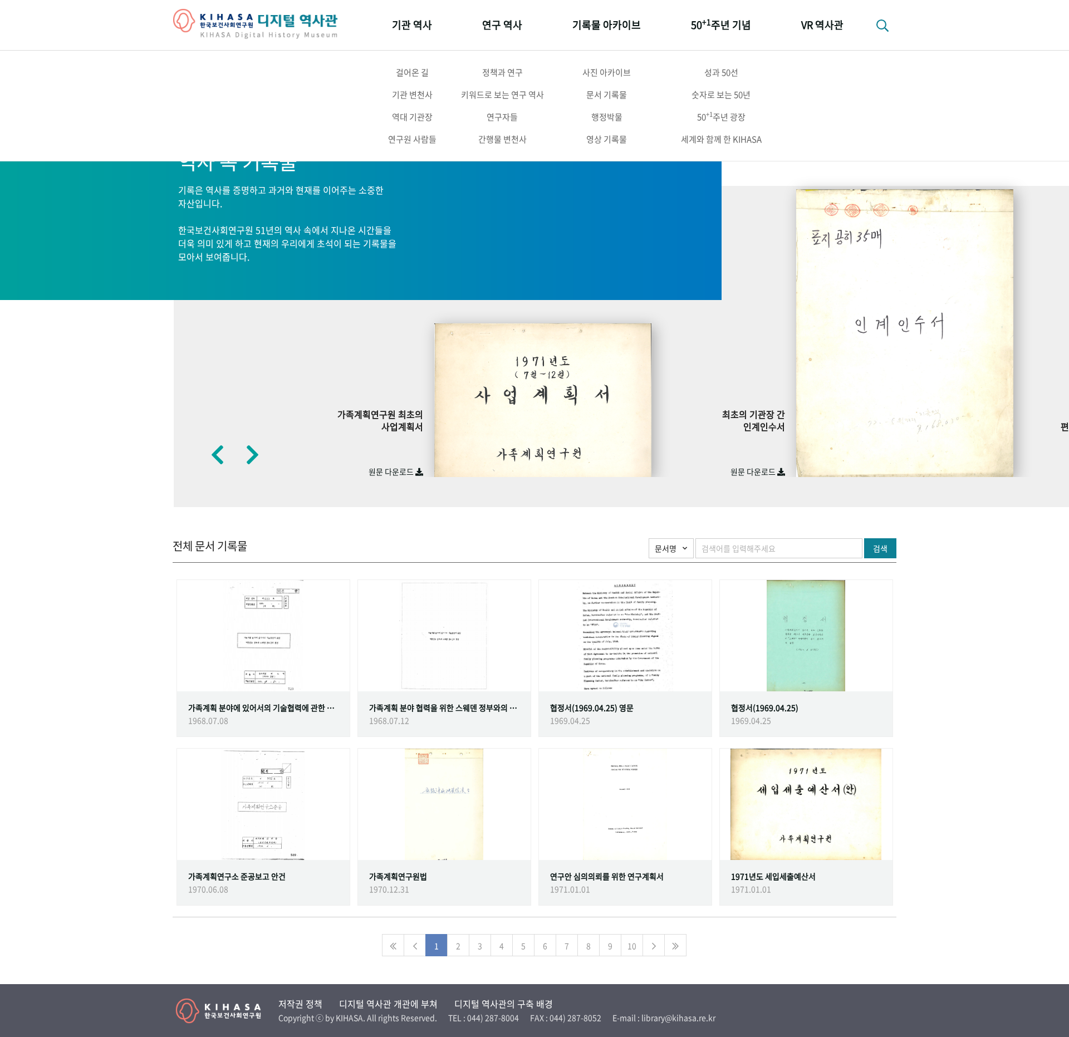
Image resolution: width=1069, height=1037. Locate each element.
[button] (217, 454)
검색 (880, 548)
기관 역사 (412, 24)
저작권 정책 (300, 1003)
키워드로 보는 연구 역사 (502, 95)
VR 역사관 (822, 24)
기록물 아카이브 (606, 24)
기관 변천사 (412, 95)
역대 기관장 (412, 117)
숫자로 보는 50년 (721, 95)
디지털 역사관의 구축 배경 (503, 1003)
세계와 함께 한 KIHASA (721, 139)
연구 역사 (502, 24)
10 (631, 945)
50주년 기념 (721, 24)
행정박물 (606, 117)
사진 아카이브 (606, 72)
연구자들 (502, 117)
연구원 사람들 (412, 139)
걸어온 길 (412, 72)
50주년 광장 (721, 116)
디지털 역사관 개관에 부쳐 (388, 1003)
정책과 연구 (502, 72)
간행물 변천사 (502, 139)
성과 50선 (721, 72)
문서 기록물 (606, 95)
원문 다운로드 (392, 471)
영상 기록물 (606, 139)
